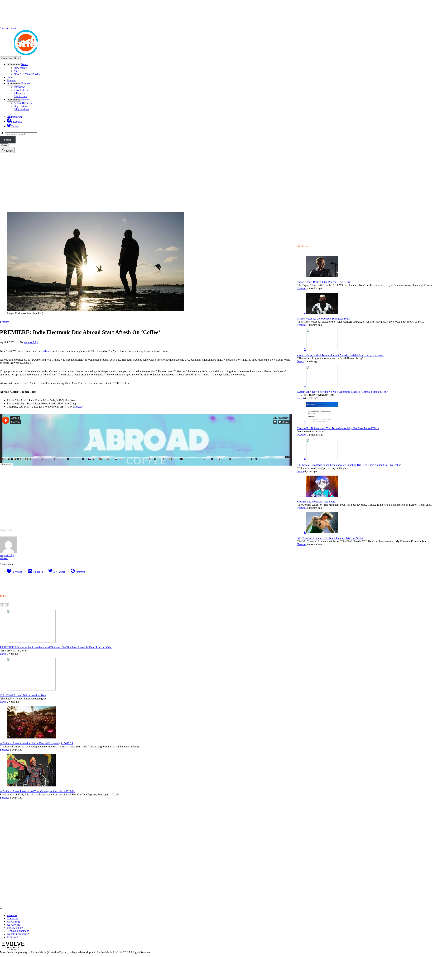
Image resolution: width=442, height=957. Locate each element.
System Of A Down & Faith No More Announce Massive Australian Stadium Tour (342, 391)
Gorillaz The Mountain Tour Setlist (316, 501)
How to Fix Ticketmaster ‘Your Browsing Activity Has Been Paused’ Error (338, 428)
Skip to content (8, 28)
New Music (20, 67)
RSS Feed (12, 937)
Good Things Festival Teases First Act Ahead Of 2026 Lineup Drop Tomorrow (340, 355)
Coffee (10, 530)
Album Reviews (23, 103)
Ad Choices (13, 924)
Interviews (19, 86)
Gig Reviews (21, 106)
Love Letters (21, 90)
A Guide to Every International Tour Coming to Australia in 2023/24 (37, 791)
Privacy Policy (15, 927)
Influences (19, 93)
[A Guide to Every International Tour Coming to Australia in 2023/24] (31, 785)
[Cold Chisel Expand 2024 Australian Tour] (31, 689)
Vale (16, 70)
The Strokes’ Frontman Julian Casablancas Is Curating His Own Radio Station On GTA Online (349, 464)
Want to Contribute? (18, 933)
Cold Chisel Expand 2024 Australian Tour (23, 695)
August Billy (31, 342)
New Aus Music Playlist (27, 73)
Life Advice (20, 96)
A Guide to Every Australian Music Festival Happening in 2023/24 (36, 743)
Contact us (12, 918)
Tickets (78, 406)
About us (12, 915)
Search (7, 139)
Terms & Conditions (18, 930)
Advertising (13, 921)
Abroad (47, 351)
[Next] (7, 605)
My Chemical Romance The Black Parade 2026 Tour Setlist (330, 538)
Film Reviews (21, 109)
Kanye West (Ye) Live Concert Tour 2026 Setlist (323, 318)
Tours (10, 77)
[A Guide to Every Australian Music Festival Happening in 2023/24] (31, 737)
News (24, 64)
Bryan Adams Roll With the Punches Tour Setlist (323, 282)
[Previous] (2, 605)
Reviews (26, 99)
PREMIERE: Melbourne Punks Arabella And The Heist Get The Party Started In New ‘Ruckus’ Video (56, 647)
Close (4, 145)
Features (25, 83)
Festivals (11, 80)
